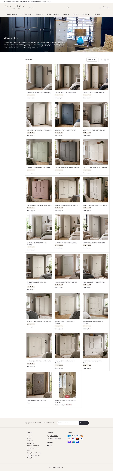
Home (5, 35)
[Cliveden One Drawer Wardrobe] (39, 388)
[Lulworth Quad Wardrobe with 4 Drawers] (39, 194)
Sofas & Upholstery (11, 14)
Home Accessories (52, 14)
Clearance (97, 14)
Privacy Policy (31, 457)
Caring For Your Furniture (34, 453)
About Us (29, 436)
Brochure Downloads (33, 445)
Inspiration (85, 14)
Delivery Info (30, 443)
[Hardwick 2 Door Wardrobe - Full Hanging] (39, 272)
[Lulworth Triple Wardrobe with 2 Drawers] (67, 157)
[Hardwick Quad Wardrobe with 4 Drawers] (95, 351)
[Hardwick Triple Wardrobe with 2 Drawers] (67, 311)
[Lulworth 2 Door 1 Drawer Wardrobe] (67, 119)
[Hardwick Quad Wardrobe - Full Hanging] (39, 350)
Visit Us (75, 14)
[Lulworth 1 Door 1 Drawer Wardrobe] (67, 81)
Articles (29, 438)
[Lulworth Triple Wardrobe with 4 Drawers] (95, 194)
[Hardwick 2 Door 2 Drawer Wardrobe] (95, 271)
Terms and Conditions (33, 455)
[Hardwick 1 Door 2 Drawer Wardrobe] (95, 232)
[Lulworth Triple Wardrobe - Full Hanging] (39, 157)
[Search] (68, 7)
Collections (66, 14)
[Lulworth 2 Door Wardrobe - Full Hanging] (39, 119)
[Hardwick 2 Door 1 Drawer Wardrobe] (67, 271)
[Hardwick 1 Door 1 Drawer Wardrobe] (67, 232)
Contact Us (30, 440)
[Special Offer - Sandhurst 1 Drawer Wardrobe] (67, 389)
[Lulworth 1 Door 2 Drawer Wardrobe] (95, 81)
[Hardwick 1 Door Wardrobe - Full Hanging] (39, 233)
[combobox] (49, 7)
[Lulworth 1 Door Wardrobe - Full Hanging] (39, 81)
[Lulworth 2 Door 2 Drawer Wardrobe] (95, 119)
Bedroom (39, 14)
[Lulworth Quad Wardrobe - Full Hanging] (95, 157)
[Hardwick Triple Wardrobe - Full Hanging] (39, 310)
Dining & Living (26, 14)
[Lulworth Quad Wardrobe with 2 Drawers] (67, 194)
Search (29, 450)
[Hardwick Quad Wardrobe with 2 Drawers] (67, 351)
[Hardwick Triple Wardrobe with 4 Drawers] (95, 311)
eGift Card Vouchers (32, 448)
